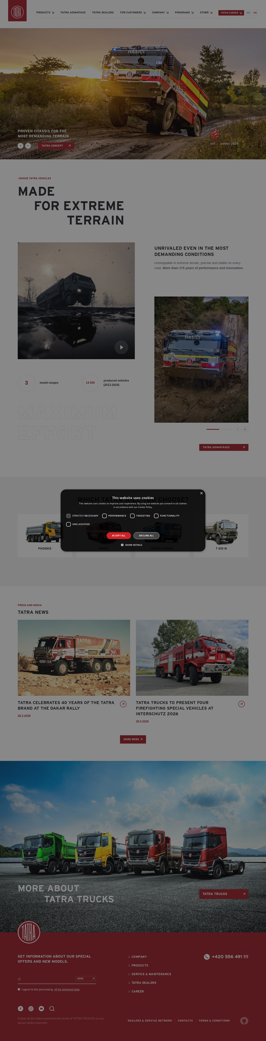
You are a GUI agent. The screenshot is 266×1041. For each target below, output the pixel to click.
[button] (133, 545)
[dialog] (133, 520)
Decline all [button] (146, 535)
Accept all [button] (119, 535)
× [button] (201, 493)
